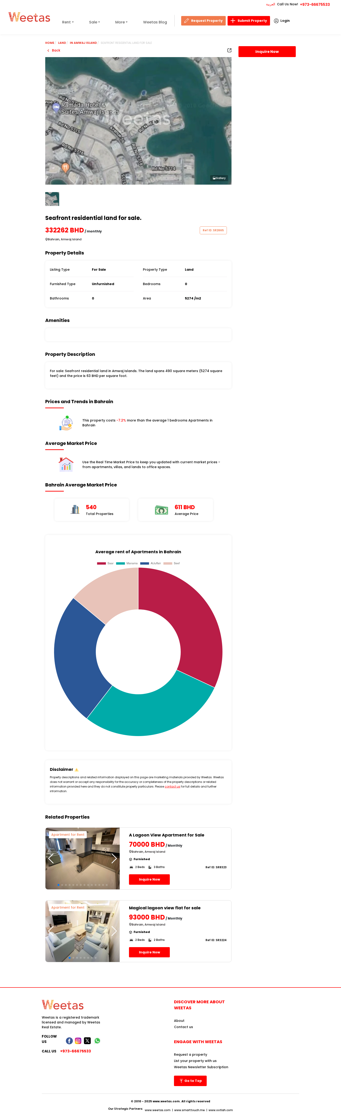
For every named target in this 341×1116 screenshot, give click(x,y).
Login (285, 20)
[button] (114, 858)
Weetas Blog (155, 22)
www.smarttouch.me (189, 1110)
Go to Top (193, 1080)
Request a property (190, 1054)
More (120, 22)
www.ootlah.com (221, 1110)
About (179, 1020)
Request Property (207, 20)
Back (55, 50)
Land (62, 43)
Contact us (183, 1027)
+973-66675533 (315, 4)
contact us (172, 786)
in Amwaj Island (83, 43)
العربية (270, 4)
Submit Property (252, 20)
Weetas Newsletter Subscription (201, 1067)
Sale (93, 22)
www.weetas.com (157, 1110)
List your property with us (195, 1060)
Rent (66, 22)
